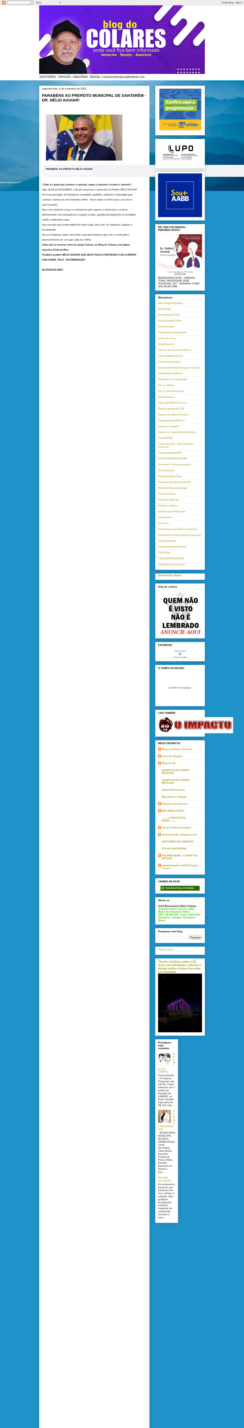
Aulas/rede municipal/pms (172, 332)
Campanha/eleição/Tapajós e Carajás (179, 367)
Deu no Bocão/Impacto (171, 391)
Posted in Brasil (167, 493)
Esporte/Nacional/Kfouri (171, 420)
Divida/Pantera (166, 397)
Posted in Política (168, 505)
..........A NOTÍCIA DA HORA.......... (174, 819)
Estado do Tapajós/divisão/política (177, 432)
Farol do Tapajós (172, 756)
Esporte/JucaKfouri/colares (173, 414)
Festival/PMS (165, 438)
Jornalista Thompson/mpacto (174, 464)
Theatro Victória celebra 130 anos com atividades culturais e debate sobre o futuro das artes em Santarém (179, 966)
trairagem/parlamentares (172, 546)
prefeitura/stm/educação (172, 511)
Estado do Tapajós (168, 426)
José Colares (180, 651)
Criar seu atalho (180, 657)
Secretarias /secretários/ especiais (177, 529)
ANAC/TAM (164, 308)
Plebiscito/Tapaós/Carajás (172, 487)
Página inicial (165, 949)
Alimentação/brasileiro (170, 303)
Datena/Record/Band (170, 373)
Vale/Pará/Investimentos (171, 564)
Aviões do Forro (167, 338)
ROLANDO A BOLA (173, 810)
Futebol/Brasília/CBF (169, 452)
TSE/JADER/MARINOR (171, 558)
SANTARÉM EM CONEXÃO (177, 841)
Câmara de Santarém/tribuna (174, 349)
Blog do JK (168, 763)
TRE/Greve (164, 552)
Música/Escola (166, 470)
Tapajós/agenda (167, 540)
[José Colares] (180, 654)
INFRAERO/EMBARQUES (172, 458)
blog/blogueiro (166, 344)
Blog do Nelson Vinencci (177, 749)
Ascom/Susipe (166, 326)
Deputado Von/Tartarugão (172, 379)
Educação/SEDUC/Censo (172, 402)
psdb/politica (165, 517)
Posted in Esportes (168, 499)
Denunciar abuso (169, 575)
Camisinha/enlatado (169, 361)
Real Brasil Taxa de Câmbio (180, 888)
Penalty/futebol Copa (170, 476)
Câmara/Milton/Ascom (170, 355)
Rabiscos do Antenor (175, 803)
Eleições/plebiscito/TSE (171, 408)
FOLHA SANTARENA (174, 848)
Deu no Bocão (166, 385)
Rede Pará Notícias (173, 789)
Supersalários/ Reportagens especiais (179, 535)
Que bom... (164, 523)
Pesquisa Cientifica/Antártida (174, 482)
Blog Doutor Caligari (174, 796)
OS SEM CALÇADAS (164, 1179)
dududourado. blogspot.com (179, 834)
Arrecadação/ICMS (169, 314)
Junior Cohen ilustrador (176, 827)
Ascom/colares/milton (170, 320)
